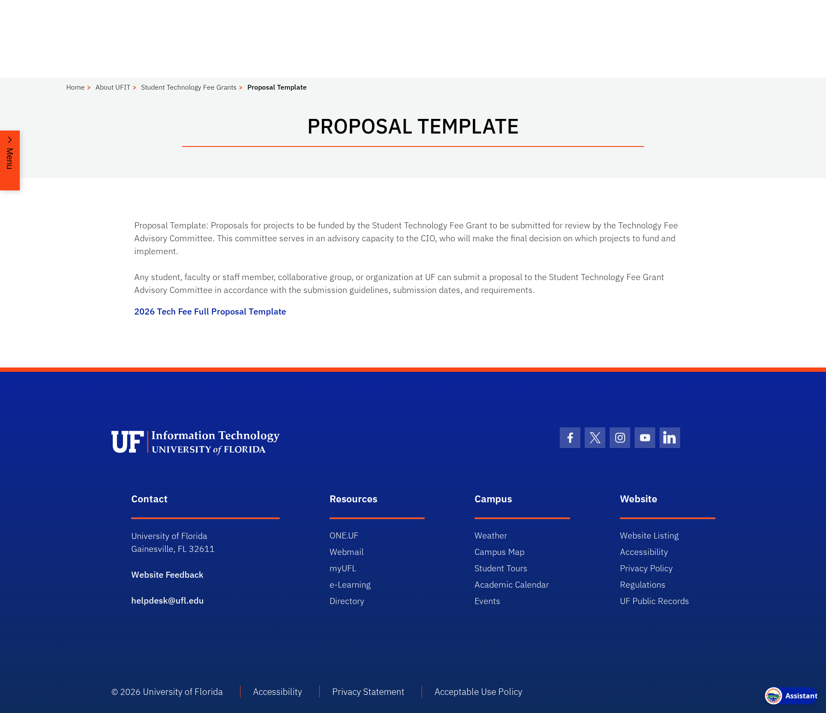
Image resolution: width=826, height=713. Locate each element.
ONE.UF (344, 535)
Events (487, 601)
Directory (347, 601)
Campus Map (499, 551)
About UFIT (113, 87)
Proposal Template (277, 87)
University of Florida (183, 691)
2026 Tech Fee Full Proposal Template (210, 311)
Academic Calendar (512, 584)
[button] (10, 161)
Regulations (643, 584)
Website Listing (649, 535)
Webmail (347, 551)
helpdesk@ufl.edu (167, 600)
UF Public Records (654, 601)
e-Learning (350, 584)
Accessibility (644, 551)
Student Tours (501, 568)
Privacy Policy (646, 568)
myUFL (343, 568)
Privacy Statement (368, 691)
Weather (491, 535)
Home (75, 87)
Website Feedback (167, 574)
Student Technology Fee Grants (189, 87)
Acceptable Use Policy (478, 691)
